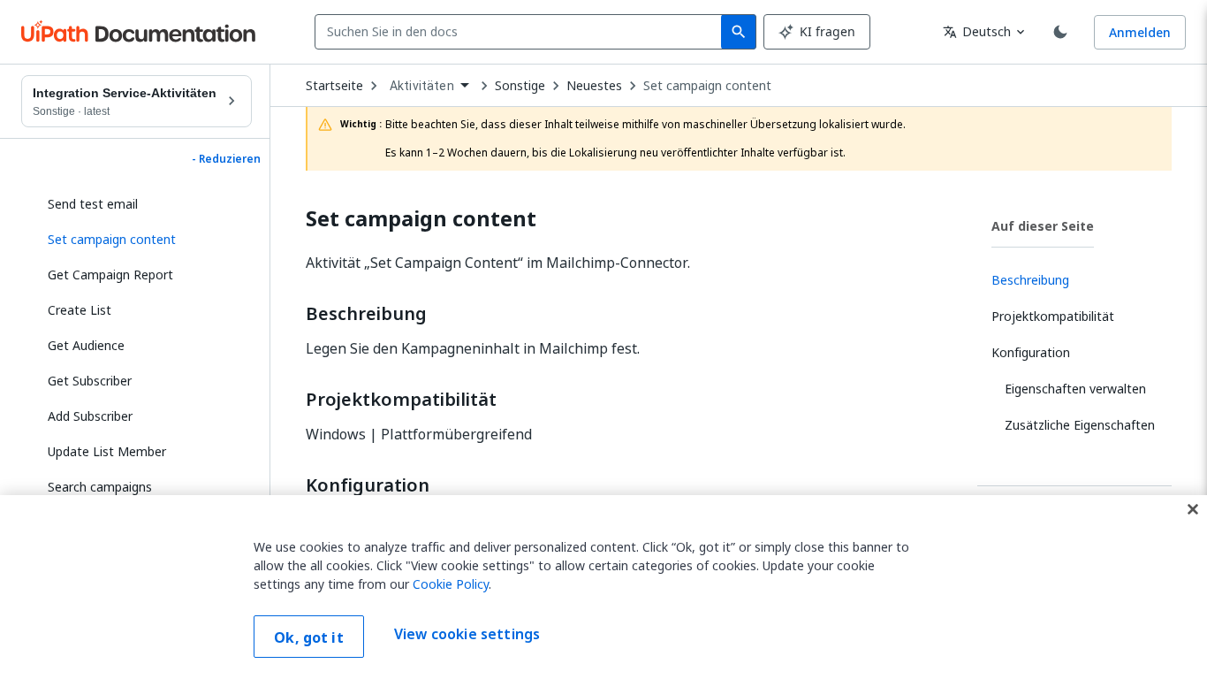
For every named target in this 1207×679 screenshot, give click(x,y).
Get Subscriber (90, 380)
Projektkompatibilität (401, 399)
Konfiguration (367, 485)
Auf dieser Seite (1042, 226)
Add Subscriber (90, 416)
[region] (603, 587)
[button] (143, 239)
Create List (79, 310)
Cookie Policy (451, 584)
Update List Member (107, 451)
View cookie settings (467, 634)
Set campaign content (707, 86)
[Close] (1193, 509)
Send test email (93, 204)
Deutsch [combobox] (977, 31)
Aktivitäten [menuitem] (422, 86)
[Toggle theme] (1060, 31)
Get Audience (86, 345)
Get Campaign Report (110, 274)
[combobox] (522, 32)
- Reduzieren (226, 159)
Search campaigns (100, 486)
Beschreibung (366, 313)
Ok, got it (309, 637)
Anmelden (1140, 32)
